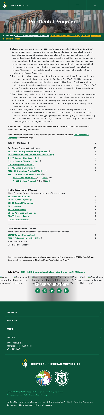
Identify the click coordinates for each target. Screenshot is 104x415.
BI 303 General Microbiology (21, 203)
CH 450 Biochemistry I (18, 219)
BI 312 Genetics (15, 206)
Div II (46, 151)
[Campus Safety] (62, 378)
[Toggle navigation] (77, 5)
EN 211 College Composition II (22, 238)
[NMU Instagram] (44, 290)
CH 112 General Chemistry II (21, 161)
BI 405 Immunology (17, 209)
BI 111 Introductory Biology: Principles (25, 151)
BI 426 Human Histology (19, 216)
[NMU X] (52, 290)
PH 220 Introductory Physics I (22, 171)
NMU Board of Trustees (22, 392)
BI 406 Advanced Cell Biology (22, 213)
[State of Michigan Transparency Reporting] (43, 378)
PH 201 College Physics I (24, 177)
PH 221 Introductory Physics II (22, 174)
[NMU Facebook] (37, 290)
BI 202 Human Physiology (20, 200)
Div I (39, 238)
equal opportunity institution (51, 392)
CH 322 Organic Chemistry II (21, 168)
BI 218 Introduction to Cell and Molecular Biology (31, 155)
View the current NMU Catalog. (65, 35)
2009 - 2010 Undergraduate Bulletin (32, 35)
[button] (95, 5)
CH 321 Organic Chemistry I (21, 164)
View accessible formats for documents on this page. (27, 395)
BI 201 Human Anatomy (19, 196)
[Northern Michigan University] (4, 5)
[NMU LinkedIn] (66, 290)
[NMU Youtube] (59, 290)
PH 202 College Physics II (24, 181)
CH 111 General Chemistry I (20, 158)
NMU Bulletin (19, 6)
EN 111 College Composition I (21, 235)
